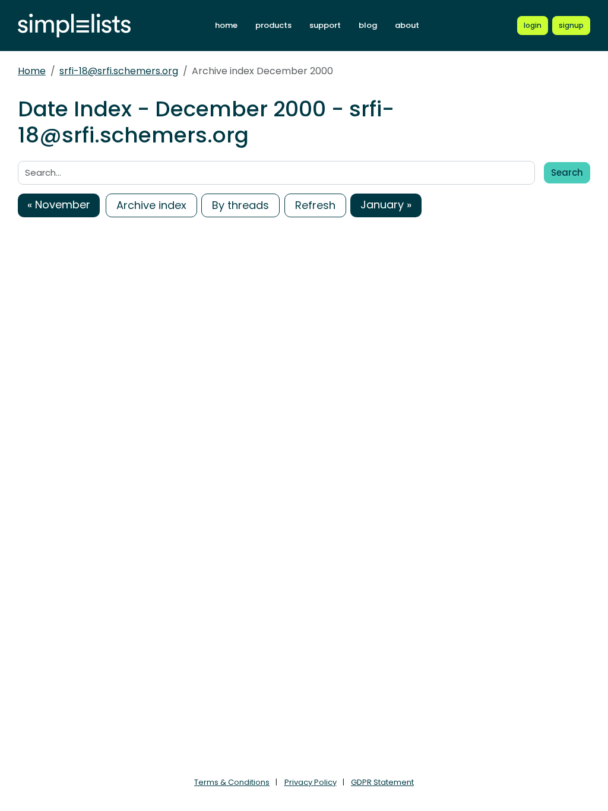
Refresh (315, 205)
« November (58, 204)
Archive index (151, 205)
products (273, 25)
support (325, 25)
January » (385, 204)
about (407, 25)
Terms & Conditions (232, 782)
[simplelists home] (74, 26)
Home (32, 71)
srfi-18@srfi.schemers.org (118, 71)
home (226, 25)
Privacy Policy (310, 782)
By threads (240, 205)
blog (368, 25)
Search (567, 172)
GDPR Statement (382, 782)
